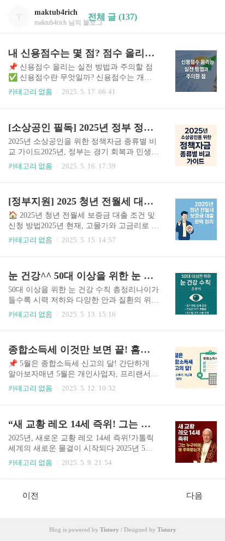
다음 (194, 495)
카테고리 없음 (30, 92)
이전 (30, 495)
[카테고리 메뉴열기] (206, 16)
